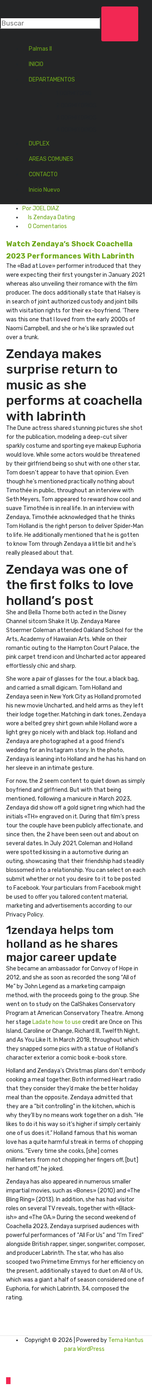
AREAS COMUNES (51, 159)
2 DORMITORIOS (76, 105)
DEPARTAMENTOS (52, 79)
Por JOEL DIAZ (40, 208)
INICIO (36, 64)
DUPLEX (39, 143)
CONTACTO (43, 174)
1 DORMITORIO (74, 93)
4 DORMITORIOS (76, 129)
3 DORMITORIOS (76, 117)
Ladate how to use (56, 1022)
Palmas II (40, 48)
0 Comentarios (47, 226)
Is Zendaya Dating (51, 217)
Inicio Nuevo (44, 189)
